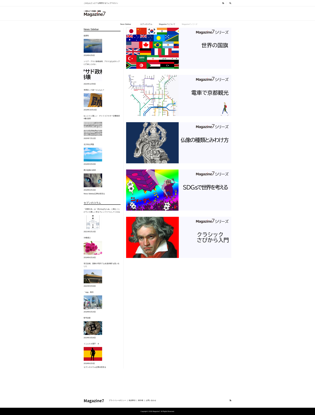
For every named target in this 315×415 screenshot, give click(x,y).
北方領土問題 (89, 144)
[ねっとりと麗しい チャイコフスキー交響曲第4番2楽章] (93, 128)
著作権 (140, 400)
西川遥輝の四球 (90, 170)
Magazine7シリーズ (189, 24)
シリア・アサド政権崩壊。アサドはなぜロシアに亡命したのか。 (102, 62)
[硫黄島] (93, 45)
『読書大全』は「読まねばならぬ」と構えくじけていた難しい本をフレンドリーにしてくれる (102, 210)
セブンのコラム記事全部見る (95, 367)
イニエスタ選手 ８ (91, 344)
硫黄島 (86, 36)
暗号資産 (87, 318)
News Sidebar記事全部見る (94, 194)
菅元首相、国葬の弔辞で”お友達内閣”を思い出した (101, 265)
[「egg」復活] (93, 302)
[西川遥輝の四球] (93, 180)
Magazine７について (167, 24)
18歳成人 (87, 238)
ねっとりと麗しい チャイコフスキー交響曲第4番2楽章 (102, 117)
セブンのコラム (146, 24)
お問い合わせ (151, 400)
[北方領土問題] (93, 154)
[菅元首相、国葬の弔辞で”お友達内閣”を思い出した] (93, 276)
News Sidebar (128, 24)
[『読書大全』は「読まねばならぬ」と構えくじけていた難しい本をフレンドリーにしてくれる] (93, 222)
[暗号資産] (93, 328)
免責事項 (132, 400)
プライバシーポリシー (117, 400)
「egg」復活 (89, 292)
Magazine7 (94, 400)
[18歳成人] (93, 247)
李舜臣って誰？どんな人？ (94, 90)
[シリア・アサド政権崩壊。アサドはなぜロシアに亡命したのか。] (93, 74)
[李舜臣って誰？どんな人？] (93, 100)
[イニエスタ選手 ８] (93, 353)
